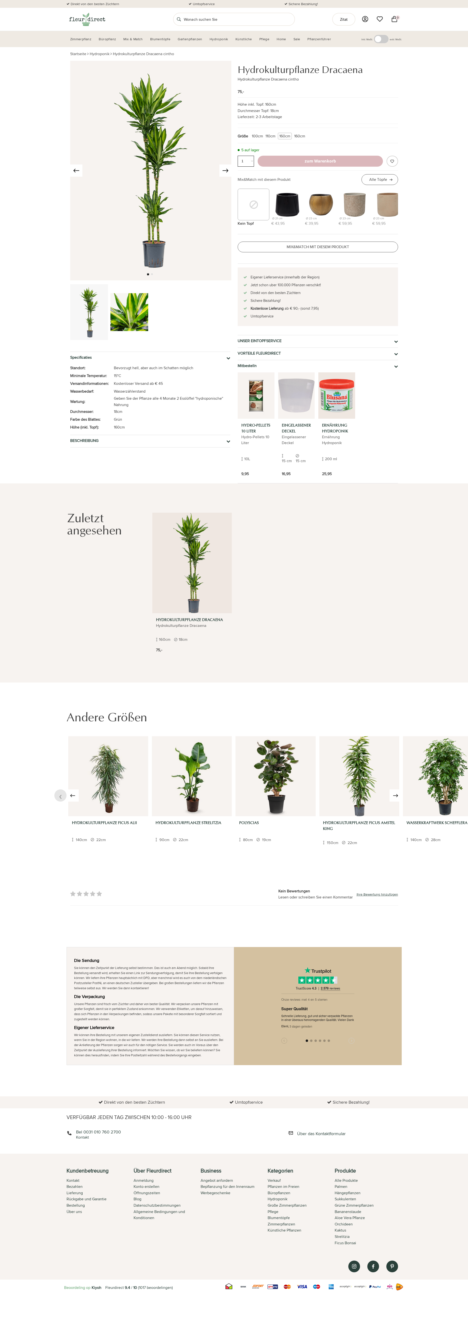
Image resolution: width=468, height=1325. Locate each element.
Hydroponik (99, 54)
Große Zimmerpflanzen (287, 1205)
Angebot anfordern (217, 1180)
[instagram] (354, 1266)
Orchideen (344, 1224)
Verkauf (274, 1180)
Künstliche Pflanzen (284, 1230)
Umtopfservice (204, 3)
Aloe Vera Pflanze (350, 1218)
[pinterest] (392, 1266)
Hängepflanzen (348, 1193)
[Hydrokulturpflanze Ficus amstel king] (359, 776)
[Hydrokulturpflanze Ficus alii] (108, 776)
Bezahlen (75, 1186)
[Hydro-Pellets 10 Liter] (256, 395)
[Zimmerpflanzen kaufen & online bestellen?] (87, 19)
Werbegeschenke (215, 1193)
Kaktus (340, 1230)
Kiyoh (96, 1287)
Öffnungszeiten (147, 1193)
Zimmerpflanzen (281, 1224)
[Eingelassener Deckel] (296, 395)
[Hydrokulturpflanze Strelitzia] (192, 776)
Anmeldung (144, 1180)
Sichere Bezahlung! (303, 3)
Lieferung (75, 1193)
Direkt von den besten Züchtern (95, 3)
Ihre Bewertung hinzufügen (377, 894)
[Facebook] (373, 1266)
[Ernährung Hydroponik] (336, 395)
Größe (243, 136)
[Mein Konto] (365, 19)
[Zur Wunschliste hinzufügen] (392, 161)
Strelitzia (342, 1236)
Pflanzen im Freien (283, 1186)
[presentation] (76, 170)
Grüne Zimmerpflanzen (354, 1205)
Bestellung (76, 1205)
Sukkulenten (345, 1199)
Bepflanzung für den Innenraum (227, 1186)
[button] (148, 274)
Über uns (74, 1211)
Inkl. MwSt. (367, 39)
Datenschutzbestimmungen (157, 1205)
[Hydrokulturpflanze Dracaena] (192, 563)
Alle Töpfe (378, 179)
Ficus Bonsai (345, 1243)
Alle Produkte (346, 1180)
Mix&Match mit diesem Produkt (264, 179)
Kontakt (73, 1180)
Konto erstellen (146, 1186)
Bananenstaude (348, 1211)
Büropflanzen (279, 1193)
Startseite (78, 54)
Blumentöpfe (279, 1218)
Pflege (273, 1211)
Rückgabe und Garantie (87, 1199)
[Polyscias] (275, 776)
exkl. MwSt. (396, 39)
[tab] (100, 1207)
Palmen (341, 1186)
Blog (137, 1199)
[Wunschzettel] (379, 19)
